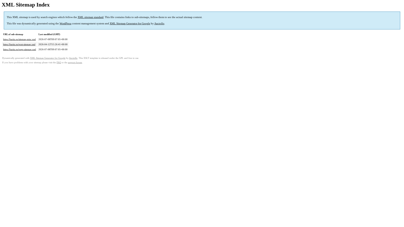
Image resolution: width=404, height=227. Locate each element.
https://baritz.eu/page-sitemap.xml (19, 49)
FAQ (59, 62)
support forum (75, 62)
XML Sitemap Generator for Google (130, 23)
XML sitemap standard (91, 17)
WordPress (65, 23)
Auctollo (159, 23)
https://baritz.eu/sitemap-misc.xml (19, 39)
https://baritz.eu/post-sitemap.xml (19, 44)
